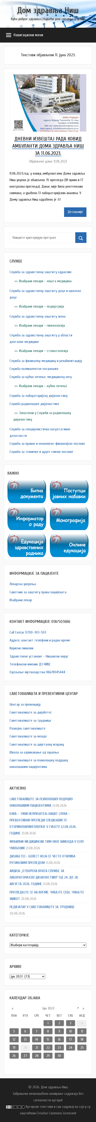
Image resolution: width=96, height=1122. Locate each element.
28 (36, 1056)
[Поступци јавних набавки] (69, 483)
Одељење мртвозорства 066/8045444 (37, 672)
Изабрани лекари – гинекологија (42, 325)
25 (82, 1048)
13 (25, 1039)
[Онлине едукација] (69, 537)
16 (59, 1039)
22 (48, 1048)
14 (36, 1039)
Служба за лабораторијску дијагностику (39, 396)
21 (36, 1048)
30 (59, 1056)
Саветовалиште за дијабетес (31, 712)
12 (14, 1039)
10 (70, 1031)
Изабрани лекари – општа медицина (45, 281)
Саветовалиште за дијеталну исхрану (37, 744)
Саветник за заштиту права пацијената (38, 592)
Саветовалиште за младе (28, 736)
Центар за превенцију (25, 704)
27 (25, 1056)
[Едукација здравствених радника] (26, 537)
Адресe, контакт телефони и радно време (40, 640)
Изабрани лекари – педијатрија (41, 306)
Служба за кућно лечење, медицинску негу (41, 377)
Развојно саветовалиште (27, 728)
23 (59, 1048)
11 (82, 1031)
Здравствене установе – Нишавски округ (39, 656)
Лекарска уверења (23, 584)
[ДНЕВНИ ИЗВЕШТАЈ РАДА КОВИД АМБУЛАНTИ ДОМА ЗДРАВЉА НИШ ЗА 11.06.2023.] (48, 77)
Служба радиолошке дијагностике (34, 404)
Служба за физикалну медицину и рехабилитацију (46, 361)
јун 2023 (48, 1008)
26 (14, 1056)
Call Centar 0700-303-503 (28, 632)
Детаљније (75, 212)
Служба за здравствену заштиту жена (37, 316)
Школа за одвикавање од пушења (34, 752)
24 (70, 1048)
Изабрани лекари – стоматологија (43, 351)
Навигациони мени (28, 35)
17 (70, 1039)
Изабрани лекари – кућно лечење (43, 386)
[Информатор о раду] (26, 510)
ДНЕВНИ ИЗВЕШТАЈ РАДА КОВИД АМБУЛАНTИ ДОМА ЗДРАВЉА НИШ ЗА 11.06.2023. (48, 146)
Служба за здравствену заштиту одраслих (40, 272)
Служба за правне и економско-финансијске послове (47, 443)
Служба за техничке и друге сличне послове (41, 452)
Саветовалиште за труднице (30, 720)
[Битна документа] (26, 483)
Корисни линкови (21, 648)
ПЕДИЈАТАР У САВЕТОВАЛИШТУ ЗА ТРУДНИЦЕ (42, 907)
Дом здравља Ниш (48, 10)
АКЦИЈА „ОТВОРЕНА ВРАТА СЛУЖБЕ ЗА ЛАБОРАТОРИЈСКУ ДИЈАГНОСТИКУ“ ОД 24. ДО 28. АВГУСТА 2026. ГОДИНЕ (44, 877)
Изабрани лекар (21, 600)
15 (48, 1039)
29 (48, 1056)
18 (82, 1039)
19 (14, 1048)
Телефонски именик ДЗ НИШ (30, 664)
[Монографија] (69, 510)
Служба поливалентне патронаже (34, 369)
